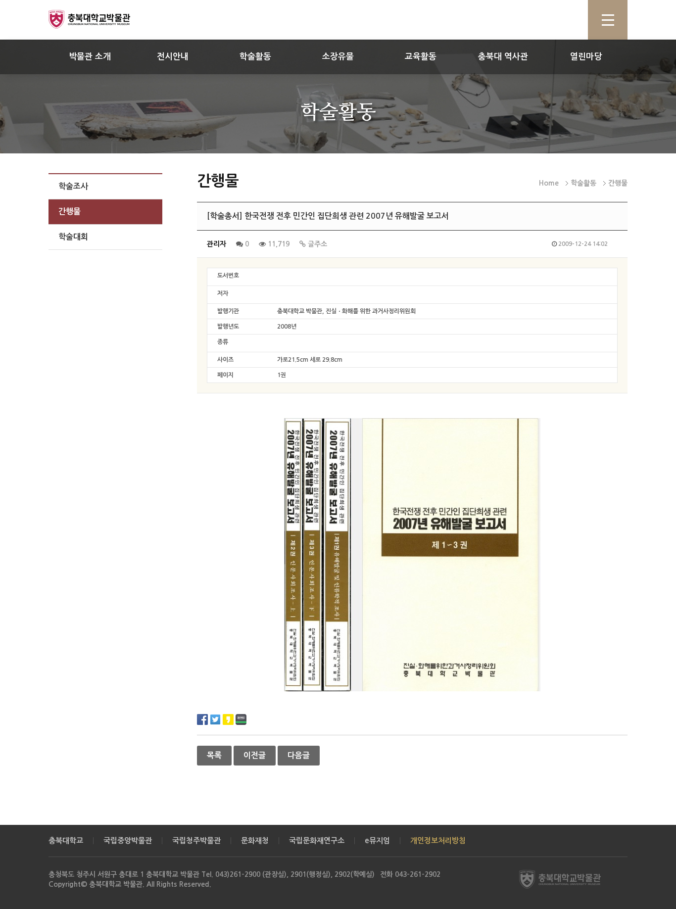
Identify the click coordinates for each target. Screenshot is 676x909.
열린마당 (586, 56)
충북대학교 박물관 (100, 19)
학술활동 (255, 56)
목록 (214, 755)
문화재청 (255, 840)
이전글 (254, 755)
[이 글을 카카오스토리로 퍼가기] (228, 718)
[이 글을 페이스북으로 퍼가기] (202, 718)
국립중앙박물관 (127, 840)
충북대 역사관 (503, 56)
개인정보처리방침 (438, 840)
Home (549, 183)
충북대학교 (65, 840)
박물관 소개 (90, 56)
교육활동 (420, 56)
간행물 (69, 211)
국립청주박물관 (196, 840)
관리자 (216, 243)
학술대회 (73, 236)
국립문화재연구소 (316, 840)
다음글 (299, 755)
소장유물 (338, 56)
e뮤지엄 (377, 840)
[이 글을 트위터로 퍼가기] (215, 718)
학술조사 (73, 186)
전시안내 (173, 56)
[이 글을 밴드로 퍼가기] (241, 718)
